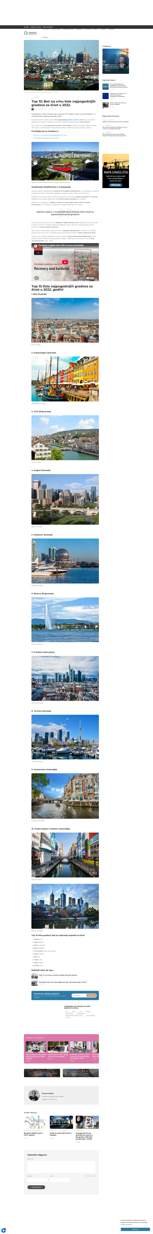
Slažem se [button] (135, 1229)
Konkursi (85, 1071)
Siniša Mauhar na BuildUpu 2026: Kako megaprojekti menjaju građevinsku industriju (115, 66)
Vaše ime (30, 1176)
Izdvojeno (77, 1071)
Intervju (79, 29)
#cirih (73, 1011)
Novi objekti (37, 1130)
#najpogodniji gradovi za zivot (74, 1015)
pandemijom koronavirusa (75, 204)
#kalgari (88, 1011)
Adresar (45, 37)
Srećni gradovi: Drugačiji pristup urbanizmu (46, 138)
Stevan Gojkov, (38, 109)
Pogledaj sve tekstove (49, 1099)
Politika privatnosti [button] (126, 1224)
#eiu (80, 1011)
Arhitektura (56, 29)
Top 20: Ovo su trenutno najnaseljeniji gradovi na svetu (50, 135)
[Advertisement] (46, 1017)
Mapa (95, 29)
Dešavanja (80, 1130)
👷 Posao (103, 29)
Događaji (111, 29)
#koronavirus (81, 1013)
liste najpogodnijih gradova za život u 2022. (69, 120)
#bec (67, 1011)
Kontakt (26, 27)
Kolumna (88, 29)
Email (52, 1176)
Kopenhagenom (87, 191)
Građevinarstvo (68, 29)
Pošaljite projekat (35, 27)
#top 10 (68, 1017)
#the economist (90, 1015)
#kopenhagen (69, 1013)
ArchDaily (83, 199)
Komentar (30, 1159)
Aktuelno (45, 29)
